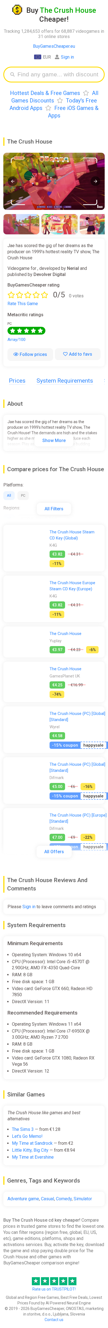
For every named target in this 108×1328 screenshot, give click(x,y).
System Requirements (65, 380)
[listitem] (21, 224)
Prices (17, 380)
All (9, 495)
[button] (12, 181)
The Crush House (65, 633)
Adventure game (23, 1198)
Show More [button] (54, 440)
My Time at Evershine (33, 1157)
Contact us (54, 1319)
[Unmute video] (54, 181)
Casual (47, 1198)
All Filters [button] (54, 508)
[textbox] (58, 74)
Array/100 (16, 339)
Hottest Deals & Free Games (45, 93)
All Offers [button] (54, 851)
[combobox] (58, 74)
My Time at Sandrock (32, 1143)
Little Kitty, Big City (30, 1150)
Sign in (67, 57)
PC (23, 495)
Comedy (64, 1198)
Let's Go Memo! (27, 1136)
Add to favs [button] (80, 354)
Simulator (83, 1198)
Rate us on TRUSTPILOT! (54, 1289)
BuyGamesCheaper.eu (54, 46)
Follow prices (33, 354)
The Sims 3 (23, 1129)
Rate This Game (22, 303)
